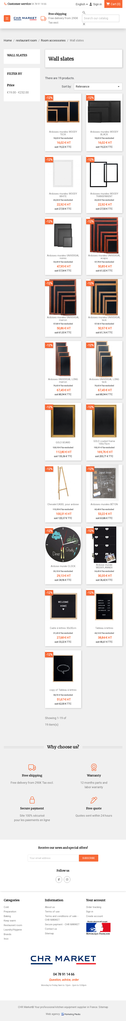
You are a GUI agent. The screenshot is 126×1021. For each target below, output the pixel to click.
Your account (95, 900)
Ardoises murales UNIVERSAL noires (63, 257)
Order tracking (93, 907)
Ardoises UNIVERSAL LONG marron (63, 380)
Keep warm (10, 920)
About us (50, 907)
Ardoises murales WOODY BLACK (104, 133)
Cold (6, 907)
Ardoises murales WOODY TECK (63, 133)
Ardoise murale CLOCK (63, 566)
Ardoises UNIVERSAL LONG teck (104, 380)
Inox (6, 938)
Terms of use (52, 911)
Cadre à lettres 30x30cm (63, 628)
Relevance (98, 87)
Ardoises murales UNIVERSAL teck (104, 319)
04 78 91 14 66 (63, 974)
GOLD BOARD (63, 442)
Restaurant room (13, 925)
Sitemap (49, 933)
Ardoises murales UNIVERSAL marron (63, 319)
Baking (7, 916)
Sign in (89, 911)
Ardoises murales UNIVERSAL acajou (104, 257)
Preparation (10, 911)
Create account (94, 916)
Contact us (51, 928)
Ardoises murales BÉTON (104, 504)
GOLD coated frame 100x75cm (104, 442)
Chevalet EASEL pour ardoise (63, 504)
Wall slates (17, 55)
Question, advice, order (64, 979)
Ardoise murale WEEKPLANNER (104, 566)
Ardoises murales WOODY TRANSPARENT (104, 195)
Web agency (53, 1014)
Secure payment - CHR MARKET (62, 924)
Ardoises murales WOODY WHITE (63, 195)
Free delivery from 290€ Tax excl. (63, 18)
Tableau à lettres (104, 628)
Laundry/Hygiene (13, 929)
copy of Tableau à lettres (63, 690)
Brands (7, 934)
